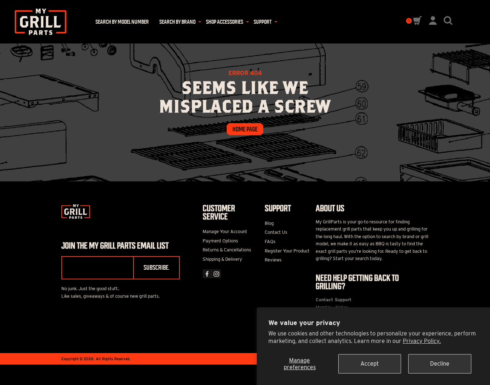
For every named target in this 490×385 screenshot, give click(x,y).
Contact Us (276, 232)
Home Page (245, 129)
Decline (439, 363)
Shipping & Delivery (222, 259)
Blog (269, 223)
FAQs (270, 241)
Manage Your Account (225, 231)
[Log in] (433, 22)
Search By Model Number (122, 22)
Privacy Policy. (422, 341)
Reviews (273, 260)
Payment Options (220, 240)
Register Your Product (287, 251)
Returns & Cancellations (227, 249)
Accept (370, 363)
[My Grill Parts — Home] (38, 22)
